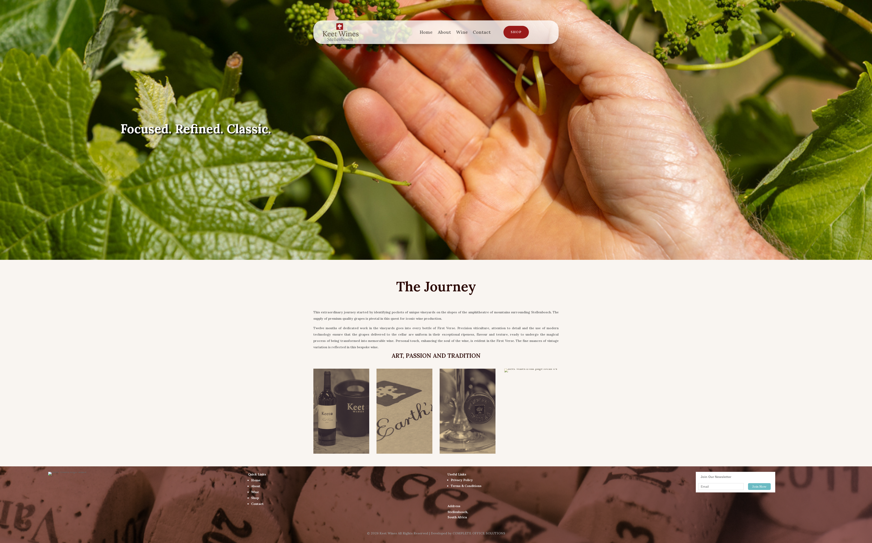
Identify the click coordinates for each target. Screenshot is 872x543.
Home (426, 32)
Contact (482, 32)
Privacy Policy (462, 480)
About (444, 32)
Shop (516, 32)
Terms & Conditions (466, 486)
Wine (462, 32)
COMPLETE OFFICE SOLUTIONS (479, 533)
